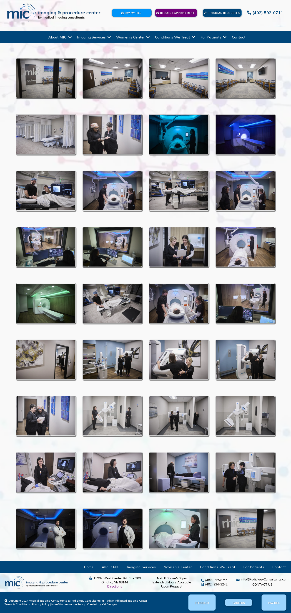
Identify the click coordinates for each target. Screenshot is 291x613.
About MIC (110, 567)
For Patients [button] (211, 37)
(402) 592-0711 (216, 580)
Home (89, 567)
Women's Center (178, 567)
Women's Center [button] (131, 37)
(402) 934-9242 (216, 584)
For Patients (253, 567)
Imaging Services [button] (92, 37)
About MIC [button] (58, 37)
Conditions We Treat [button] (173, 37)
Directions (114, 586)
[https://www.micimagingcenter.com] (53, 12)
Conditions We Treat (217, 567)
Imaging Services (141, 567)
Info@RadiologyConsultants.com (264, 579)
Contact (279, 567)
